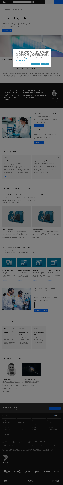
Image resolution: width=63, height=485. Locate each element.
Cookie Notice (26, 58)
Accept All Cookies (45, 63)
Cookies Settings (19, 63)
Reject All (35, 63)
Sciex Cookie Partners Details (20, 60)
